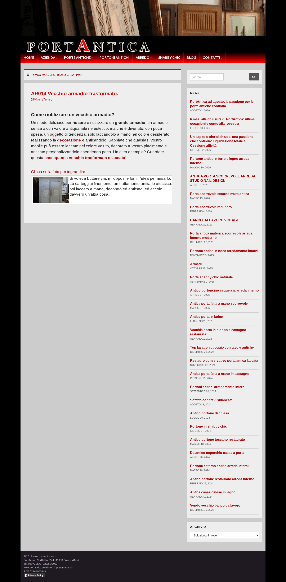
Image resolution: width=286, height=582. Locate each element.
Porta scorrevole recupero (211, 207)
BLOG (191, 57)
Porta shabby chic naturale (211, 277)
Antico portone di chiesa (209, 413)
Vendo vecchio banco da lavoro (215, 505)
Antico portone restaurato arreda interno (222, 479)
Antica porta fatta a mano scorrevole (219, 303)
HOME (29, 57)
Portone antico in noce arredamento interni (224, 251)
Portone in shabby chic (208, 426)
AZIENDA (48, 57)
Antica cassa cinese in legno (213, 492)
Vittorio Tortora (43, 99)
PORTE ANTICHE (77, 57)
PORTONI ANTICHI (114, 57)
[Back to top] (276, 572)
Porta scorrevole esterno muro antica (219, 194)
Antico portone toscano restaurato (217, 439)
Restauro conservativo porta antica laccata (224, 360)
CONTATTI (212, 57)
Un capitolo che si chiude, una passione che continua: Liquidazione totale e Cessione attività (222, 141)
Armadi (196, 264)
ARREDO (143, 57)
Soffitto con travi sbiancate (211, 400)
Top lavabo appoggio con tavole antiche (222, 347)
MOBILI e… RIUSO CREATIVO (61, 74)
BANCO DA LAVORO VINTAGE (214, 220)
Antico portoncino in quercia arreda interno (224, 290)
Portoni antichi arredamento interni (217, 387)
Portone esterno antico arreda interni (219, 466)
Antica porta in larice (206, 316)
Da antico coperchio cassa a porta (217, 453)
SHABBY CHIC (169, 57)
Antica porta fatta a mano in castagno (219, 374)
